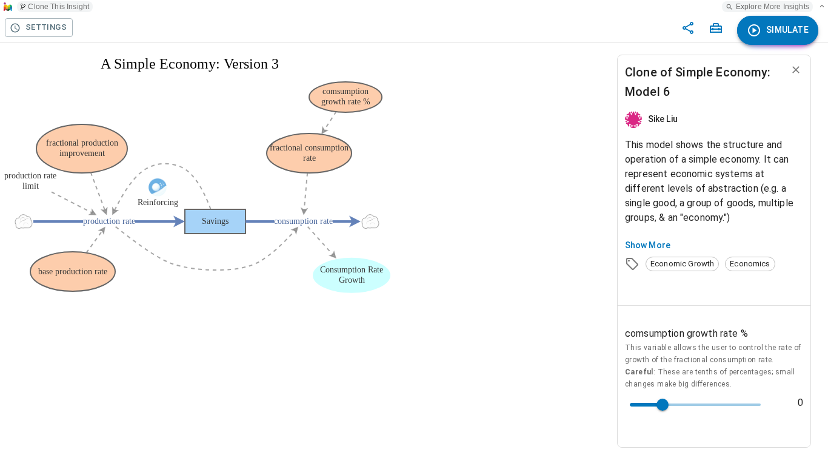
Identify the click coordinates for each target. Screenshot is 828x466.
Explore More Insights (772, 6)
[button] (682, 264)
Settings (46, 27)
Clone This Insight (58, 6)
